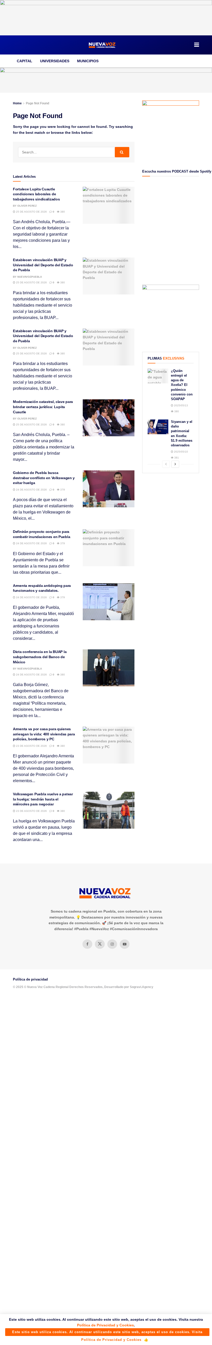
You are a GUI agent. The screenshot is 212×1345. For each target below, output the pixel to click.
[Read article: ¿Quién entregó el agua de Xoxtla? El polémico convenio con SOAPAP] (158, 376)
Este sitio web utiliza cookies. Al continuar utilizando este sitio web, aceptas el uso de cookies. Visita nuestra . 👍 (107, 1333)
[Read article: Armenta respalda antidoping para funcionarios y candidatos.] (108, 601)
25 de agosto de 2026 (31, 211)
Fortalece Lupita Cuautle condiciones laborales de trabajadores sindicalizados (36, 194)
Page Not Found (37, 103)
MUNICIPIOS (88, 61)
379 (62, 489)
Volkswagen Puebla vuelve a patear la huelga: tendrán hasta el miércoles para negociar (43, 799)
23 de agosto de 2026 (31, 745)
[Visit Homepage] (102, 45)
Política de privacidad (30, 979)
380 (62, 211)
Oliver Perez (27, 205)
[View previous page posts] (166, 464)
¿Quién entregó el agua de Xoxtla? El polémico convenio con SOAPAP (182, 385)
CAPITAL (24, 61)
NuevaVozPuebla (29, 276)
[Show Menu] (196, 45)
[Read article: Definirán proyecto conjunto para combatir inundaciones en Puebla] (108, 547)
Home (17, 103)
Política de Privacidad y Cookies (105, 1325)
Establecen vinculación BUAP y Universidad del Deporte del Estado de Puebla (43, 265)
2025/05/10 (180, 451)
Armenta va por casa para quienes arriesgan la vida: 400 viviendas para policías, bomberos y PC (44, 734)
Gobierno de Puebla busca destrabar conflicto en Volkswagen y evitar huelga (44, 478)
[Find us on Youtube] (125, 944)
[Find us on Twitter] (100, 944)
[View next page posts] (175, 464)
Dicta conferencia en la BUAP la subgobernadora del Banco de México (39, 657)
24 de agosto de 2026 (31, 489)
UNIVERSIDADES (54, 61)
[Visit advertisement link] (106, 17)
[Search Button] (122, 152)
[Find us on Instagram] (112, 944)
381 (176, 457)
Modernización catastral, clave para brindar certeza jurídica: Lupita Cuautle (43, 407)
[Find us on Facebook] (87, 944)
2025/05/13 (180, 405)
